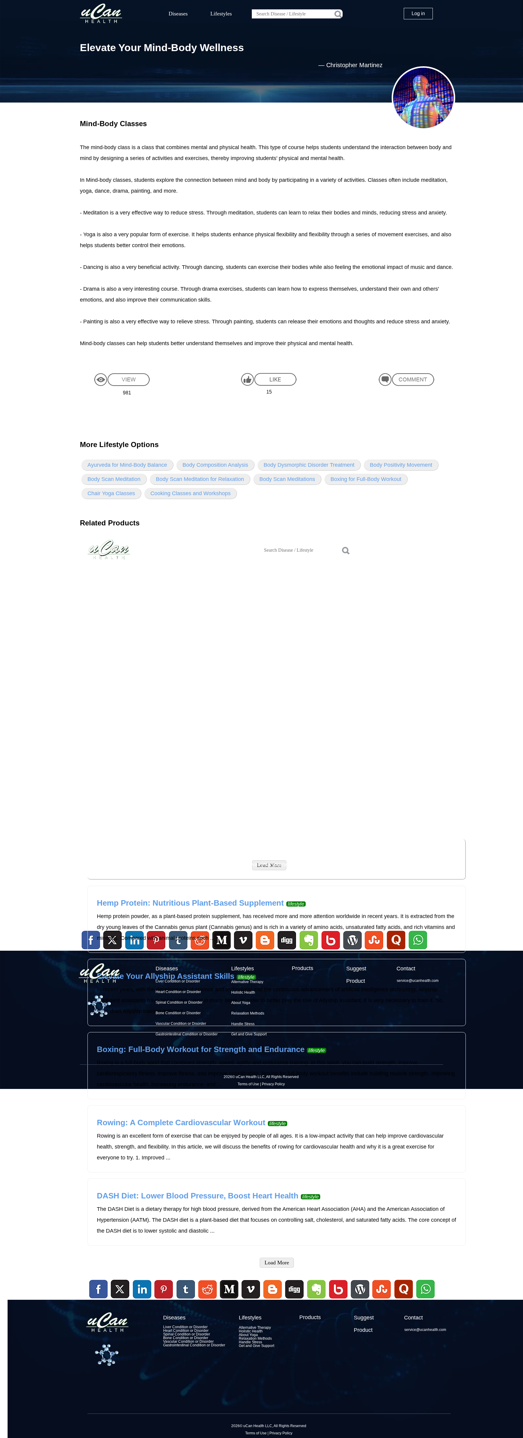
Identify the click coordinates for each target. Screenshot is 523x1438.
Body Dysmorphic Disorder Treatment (309, 465)
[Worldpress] (360, 1299)
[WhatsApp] (424, 1299)
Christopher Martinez (354, 65)
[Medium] (229, 1299)
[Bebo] (338, 1299)
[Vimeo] (251, 1289)
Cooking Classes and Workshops (190, 493)
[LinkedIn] (142, 1289)
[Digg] (294, 1299)
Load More (277, 1263)
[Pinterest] (164, 1289)
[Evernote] (316, 1289)
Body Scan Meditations (287, 479)
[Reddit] (207, 1299)
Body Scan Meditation (113, 479)
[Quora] (403, 1299)
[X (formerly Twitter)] (120, 1299)
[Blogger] (273, 1299)
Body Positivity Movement (401, 465)
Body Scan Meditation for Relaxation (200, 479)
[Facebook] (98, 1289)
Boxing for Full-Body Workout (366, 479)
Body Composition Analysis (215, 465)
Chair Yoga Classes (111, 493)
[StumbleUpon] (382, 1299)
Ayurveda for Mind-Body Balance (127, 465)
